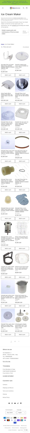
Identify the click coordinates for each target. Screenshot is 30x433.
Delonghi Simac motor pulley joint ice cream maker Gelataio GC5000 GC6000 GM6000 (7, 181)
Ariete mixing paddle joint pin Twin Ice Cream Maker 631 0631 (21, 238)
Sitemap (5, 394)
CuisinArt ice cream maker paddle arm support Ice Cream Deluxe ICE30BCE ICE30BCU (7, 268)
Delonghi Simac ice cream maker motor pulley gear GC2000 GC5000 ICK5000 (7, 209)
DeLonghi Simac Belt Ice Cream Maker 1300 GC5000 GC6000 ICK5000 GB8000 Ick (22, 181)
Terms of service (15, 427)
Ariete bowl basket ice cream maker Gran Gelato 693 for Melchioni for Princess (21, 297)
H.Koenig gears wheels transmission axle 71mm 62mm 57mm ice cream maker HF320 (21, 326)
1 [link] (11, 341)
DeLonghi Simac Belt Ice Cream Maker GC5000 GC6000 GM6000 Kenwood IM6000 (22, 152)
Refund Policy (6, 397)
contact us (15, 25)
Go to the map (6, 361)
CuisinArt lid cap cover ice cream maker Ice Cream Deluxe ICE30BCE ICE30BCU (21, 123)
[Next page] (18, 341)
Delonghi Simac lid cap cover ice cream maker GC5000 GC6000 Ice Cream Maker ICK (7, 123)
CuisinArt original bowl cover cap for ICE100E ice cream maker (21, 66)
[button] (2, 8)
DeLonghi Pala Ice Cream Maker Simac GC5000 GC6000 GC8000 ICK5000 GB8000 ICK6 (8, 66)
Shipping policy (23, 427)
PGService (9, 425)
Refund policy (24, 425)
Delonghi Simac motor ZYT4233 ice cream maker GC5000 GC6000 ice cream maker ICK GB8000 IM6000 (7, 239)
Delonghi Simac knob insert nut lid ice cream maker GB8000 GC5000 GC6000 (8, 152)
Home (2, 44)
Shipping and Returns (8, 387)
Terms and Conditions (8, 391)
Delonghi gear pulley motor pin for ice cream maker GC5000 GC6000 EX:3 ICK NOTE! (7, 297)
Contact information (12, 430)
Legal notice (20, 430)
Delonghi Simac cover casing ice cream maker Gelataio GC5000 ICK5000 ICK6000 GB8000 (21, 209)
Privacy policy (8, 427)
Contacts (5, 384)
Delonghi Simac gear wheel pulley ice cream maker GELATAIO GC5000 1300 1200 (7, 326)
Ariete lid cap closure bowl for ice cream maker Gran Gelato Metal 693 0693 (21, 268)
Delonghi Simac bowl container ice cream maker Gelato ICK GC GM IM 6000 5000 (22, 95)
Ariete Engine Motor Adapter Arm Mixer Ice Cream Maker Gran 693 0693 (7, 95)
